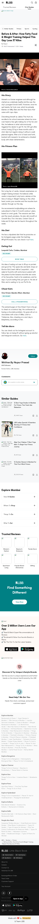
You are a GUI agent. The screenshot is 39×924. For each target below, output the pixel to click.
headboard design (13, 833)
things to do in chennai (10, 768)
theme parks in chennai (20, 770)
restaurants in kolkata (16, 807)
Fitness (14, 840)
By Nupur (5, 44)
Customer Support (8, 881)
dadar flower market (15, 741)
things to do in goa (8, 777)
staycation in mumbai (21, 733)
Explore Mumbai (7, 715)
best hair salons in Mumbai (17, 726)
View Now (19, 602)
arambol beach (22, 777)
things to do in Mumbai (24, 745)
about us (5, 862)
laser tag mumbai (15, 739)
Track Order (5, 878)
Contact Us (5, 868)
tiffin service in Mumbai (17, 720)
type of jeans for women (17, 827)
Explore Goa (6, 774)
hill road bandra (16, 729)
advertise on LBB (7, 870)
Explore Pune (6, 784)
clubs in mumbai (22, 722)
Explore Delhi (6, 811)
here (31, 240)
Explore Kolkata (7, 802)
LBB (3, 840)
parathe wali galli (7, 814)
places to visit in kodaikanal (23, 761)
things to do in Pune (14, 788)
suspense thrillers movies (10, 823)
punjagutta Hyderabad (21, 797)
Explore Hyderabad (8, 793)
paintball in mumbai (16, 735)
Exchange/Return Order (9, 875)
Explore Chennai (7, 765)
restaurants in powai (9, 718)
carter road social (15, 750)
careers (4, 865)
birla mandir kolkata (8, 805)
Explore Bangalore (8, 756)
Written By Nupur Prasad (15, 362)
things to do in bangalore (10, 759)
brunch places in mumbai (18, 737)
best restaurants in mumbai (19, 731)
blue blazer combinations (17, 825)
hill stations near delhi (23, 814)
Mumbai (8, 840)
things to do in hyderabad (11, 795)
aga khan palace (7, 786)
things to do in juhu (17, 743)
